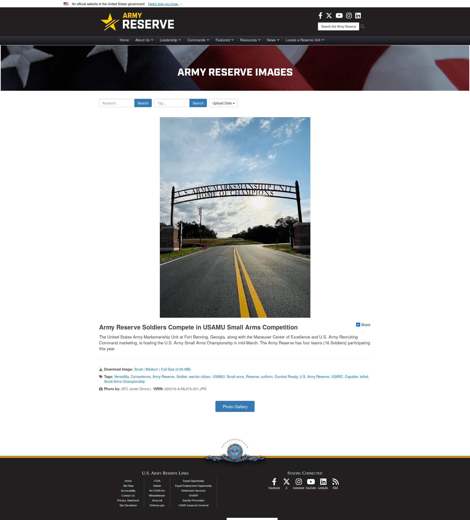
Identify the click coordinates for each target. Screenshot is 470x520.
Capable (351, 376)
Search (143, 103)
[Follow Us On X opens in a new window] (286, 483)
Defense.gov (157, 505)
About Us (142, 39)
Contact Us (128, 495)
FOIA (157, 480)
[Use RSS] (335, 483)
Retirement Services (193, 490)
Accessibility (128, 490)
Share (365, 325)
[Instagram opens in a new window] (349, 14)
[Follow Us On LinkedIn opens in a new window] (323, 483)
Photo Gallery (235, 406)
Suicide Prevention (193, 500)
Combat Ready (286, 376)
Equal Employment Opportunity (193, 485)
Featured (223, 39)
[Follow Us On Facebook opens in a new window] (274, 483)
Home (124, 39)
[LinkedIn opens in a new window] (358, 14)
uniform (267, 376)
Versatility (121, 376)
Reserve (252, 376)
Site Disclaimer (128, 505)
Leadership (168, 39)
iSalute (157, 485)
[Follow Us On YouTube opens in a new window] (311, 483)
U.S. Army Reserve (314, 376)
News (271, 39)
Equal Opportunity (193, 480)
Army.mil (157, 500)
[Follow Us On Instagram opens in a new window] (299, 483)
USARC (337, 376)
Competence (141, 376)
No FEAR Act (157, 490)
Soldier (181, 376)
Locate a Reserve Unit (303, 39)
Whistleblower (157, 495)
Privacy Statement (128, 500)
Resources (248, 39)
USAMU (218, 376)
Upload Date (222, 103)
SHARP (193, 495)
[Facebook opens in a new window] (320, 14)
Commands (196, 39)
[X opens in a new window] (329, 14)
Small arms (235, 376)
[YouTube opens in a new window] (339, 14)
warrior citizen (200, 376)
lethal (364, 376)
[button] (165, 4)
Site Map (128, 485)
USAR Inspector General (193, 505)
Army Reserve (164, 376)
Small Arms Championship (124, 381)
